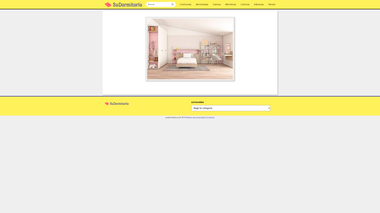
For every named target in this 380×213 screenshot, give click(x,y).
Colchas (245, 4)
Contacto (210, 117)
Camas (217, 4)
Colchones (185, 4)
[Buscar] (172, 4)
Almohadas (202, 4)
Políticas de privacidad (195, 117)
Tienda (271, 4)
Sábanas (259, 4)
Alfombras (230, 4)
